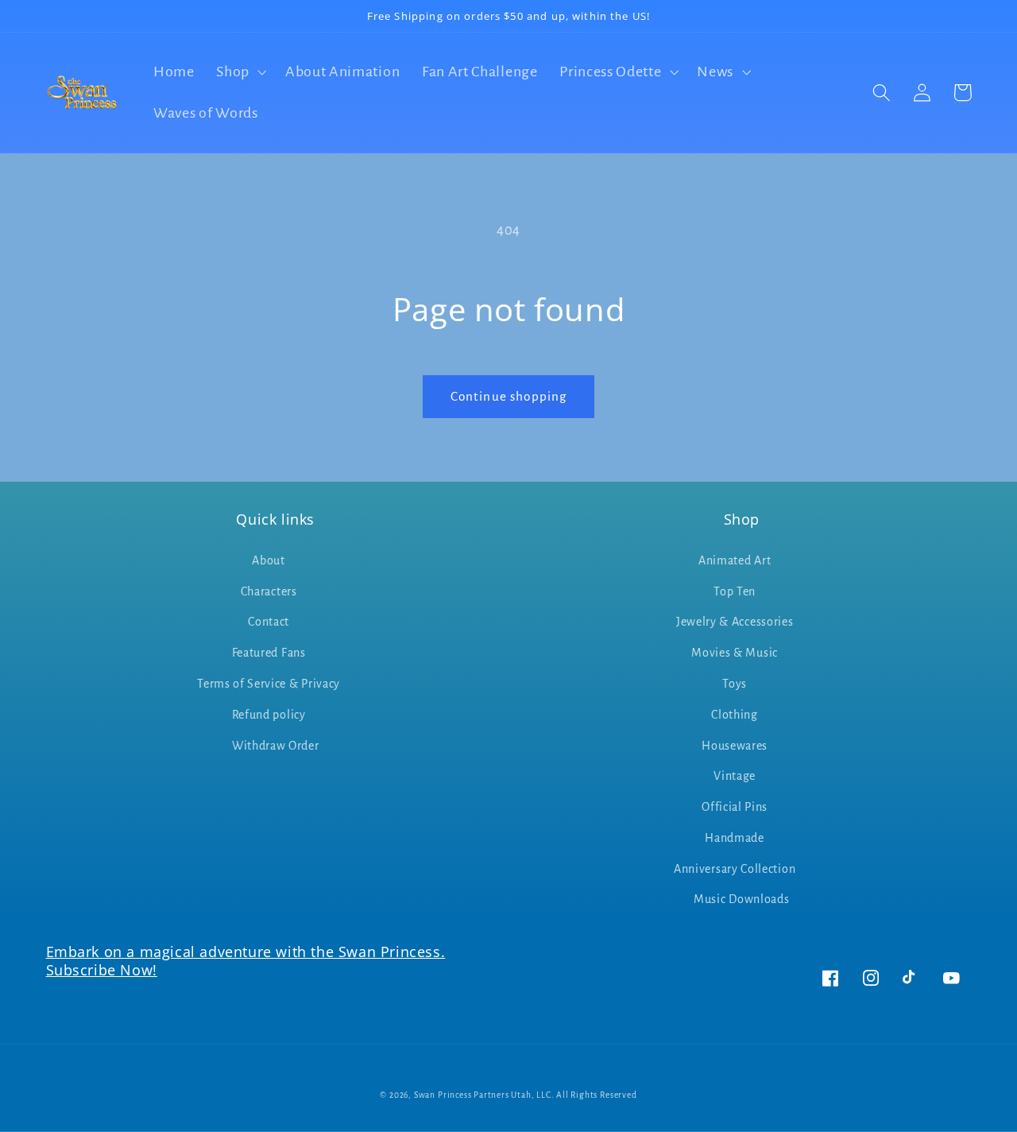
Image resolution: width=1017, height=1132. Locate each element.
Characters (269, 591)
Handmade (734, 838)
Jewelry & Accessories (735, 621)
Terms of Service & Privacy (268, 683)
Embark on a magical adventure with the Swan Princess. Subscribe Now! (246, 960)
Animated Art (734, 560)
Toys (734, 683)
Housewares (735, 745)
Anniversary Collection (734, 869)
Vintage (734, 776)
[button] (239, 72)
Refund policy (269, 714)
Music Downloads (741, 899)
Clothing (734, 714)
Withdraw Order (275, 745)
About (268, 560)
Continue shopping (508, 396)
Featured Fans (269, 652)
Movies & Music (734, 652)
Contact (268, 621)
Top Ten (734, 591)
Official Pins (735, 807)
